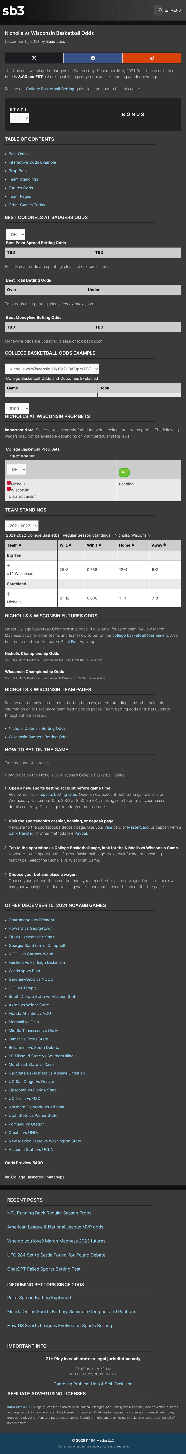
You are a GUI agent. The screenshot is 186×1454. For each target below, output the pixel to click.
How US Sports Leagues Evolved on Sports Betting (59, 1325)
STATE (19, 109)
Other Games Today (27, 204)
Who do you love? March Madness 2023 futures (56, 1240)
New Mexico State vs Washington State (45, 1141)
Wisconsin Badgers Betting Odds (39, 736)
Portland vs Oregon (27, 1124)
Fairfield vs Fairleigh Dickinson (37, 962)
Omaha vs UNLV (24, 1132)
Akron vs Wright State (29, 1004)
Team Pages (20, 196)
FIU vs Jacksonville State (32, 937)
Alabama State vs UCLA (31, 1149)
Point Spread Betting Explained (39, 1297)
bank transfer (21, 833)
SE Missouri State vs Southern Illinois (43, 1055)
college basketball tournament (140, 635)
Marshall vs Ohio (24, 1021)
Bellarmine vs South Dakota (34, 1047)
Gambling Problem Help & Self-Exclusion (93, 1383)
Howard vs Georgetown (31, 928)
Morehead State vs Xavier (32, 1064)
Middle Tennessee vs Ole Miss (36, 1030)
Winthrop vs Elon (24, 970)
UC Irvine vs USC (24, 1098)
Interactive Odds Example (32, 162)
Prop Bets (18, 170)
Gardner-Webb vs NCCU (31, 979)
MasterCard (138, 827)
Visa (108, 827)
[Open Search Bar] (158, 10)
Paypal (81, 833)
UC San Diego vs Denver (31, 1081)
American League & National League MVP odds (55, 1226)
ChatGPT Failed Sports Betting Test (44, 1268)
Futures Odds (21, 187)
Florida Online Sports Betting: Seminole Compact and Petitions (71, 1311)
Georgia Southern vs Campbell (37, 945)
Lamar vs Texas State (28, 1039)
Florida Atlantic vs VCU (30, 1013)
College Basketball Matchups (37, 1177)
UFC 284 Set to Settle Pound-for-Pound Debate (56, 1254)
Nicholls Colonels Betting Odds (37, 728)
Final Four (70, 641)
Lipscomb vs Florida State (33, 1090)
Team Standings (23, 179)
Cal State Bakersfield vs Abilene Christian (47, 1073)
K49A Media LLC (19, 1407)
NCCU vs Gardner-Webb (31, 953)
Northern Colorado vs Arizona (36, 1106)
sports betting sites (59, 794)
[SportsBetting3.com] (13, 10)
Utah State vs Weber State (33, 1115)
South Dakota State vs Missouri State (43, 996)
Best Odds (18, 153)
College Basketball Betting (50, 88)
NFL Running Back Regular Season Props (49, 1212)
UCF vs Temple (23, 988)
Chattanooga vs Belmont (31, 919)
